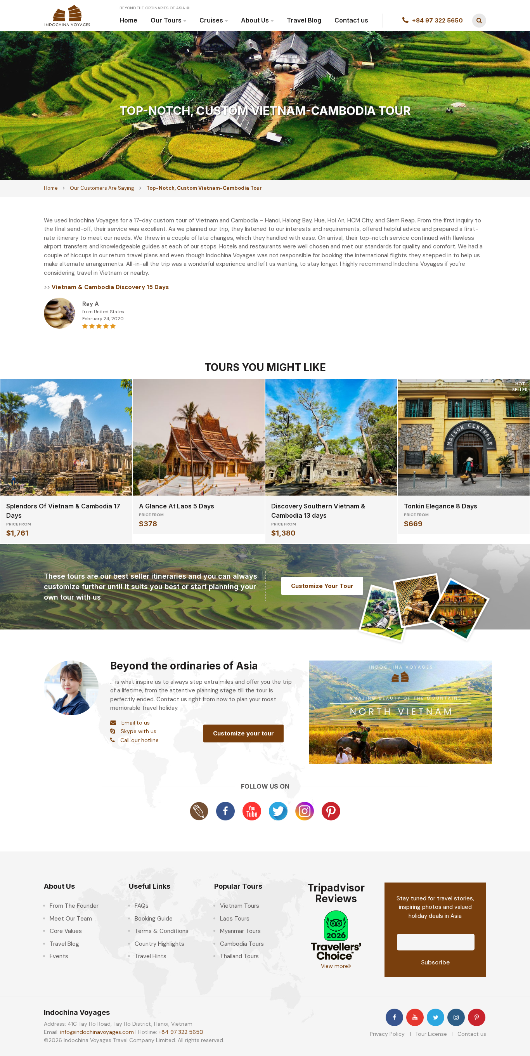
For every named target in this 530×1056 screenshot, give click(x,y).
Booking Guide (154, 918)
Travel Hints (150, 956)
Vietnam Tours (239, 906)
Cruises (211, 20)
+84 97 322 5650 (181, 1031)
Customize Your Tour (322, 586)
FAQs (142, 906)
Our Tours (166, 20)
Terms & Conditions (162, 931)
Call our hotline (139, 740)
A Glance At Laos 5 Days (176, 506)
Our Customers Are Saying (102, 188)
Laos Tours (234, 918)
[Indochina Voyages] (67, 15)
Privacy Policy (387, 1033)
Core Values (66, 931)
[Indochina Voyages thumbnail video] (400, 712)
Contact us (351, 20)
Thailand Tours (239, 956)
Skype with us (138, 731)
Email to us (135, 722)
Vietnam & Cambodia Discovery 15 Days (110, 287)
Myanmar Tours (240, 931)
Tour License (431, 1033)
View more (334, 965)
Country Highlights (159, 944)
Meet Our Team (71, 918)
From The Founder (74, 906)
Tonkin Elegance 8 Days (440, 506)
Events (59, 956)
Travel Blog (304, 20)
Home (128, 20)
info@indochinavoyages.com (97, 1031)
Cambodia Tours (242, 944)
